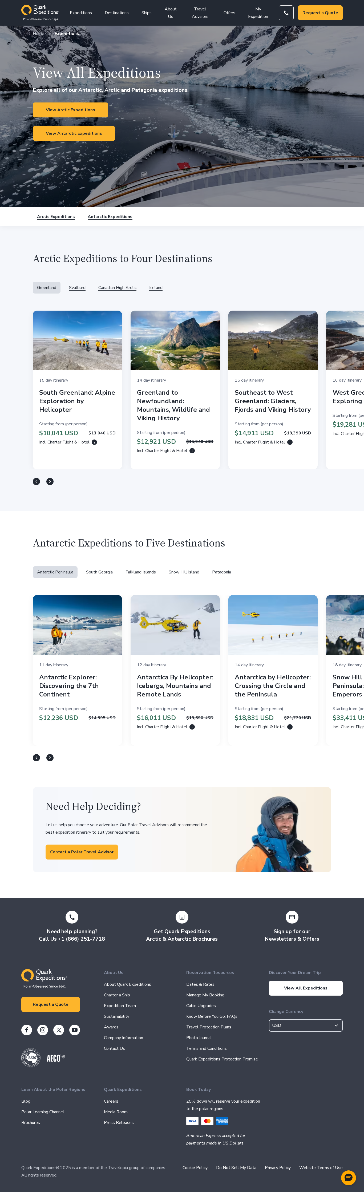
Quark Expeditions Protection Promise (222, 1059)
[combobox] (306, 1025)
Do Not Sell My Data (236, 1168)
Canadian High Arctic (117, 288)
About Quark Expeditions (127, 984)
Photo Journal (199, 1038)
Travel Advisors (200, 12)
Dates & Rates (200, 984)
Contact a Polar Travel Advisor (82, 852)
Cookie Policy (195, 1168)
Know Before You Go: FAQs (211, 1016)
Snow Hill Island (184, 572)
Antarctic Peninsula (55, 572)
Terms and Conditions (206, 1048)
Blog (25, 1101)
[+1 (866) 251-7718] (286, 12)
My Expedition (258, 12)
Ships (146, 13)
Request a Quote (320, 13)
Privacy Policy (278, 1168)
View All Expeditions (305, 988)
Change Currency (286, 1012)
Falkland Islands (141, 572)
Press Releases (119, 1123)
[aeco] (56, 1060)
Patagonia (221, 572)
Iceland (156, 288)
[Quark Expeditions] (40, 13)
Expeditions (81, 13)
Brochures (30, 1123)
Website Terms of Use (321, 1168)
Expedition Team (120, 1006)
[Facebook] (26, 1030)
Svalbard (77, 288)
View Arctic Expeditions (70, 110)
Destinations (117, 13)
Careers (111, 1101)
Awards (111, 1027)
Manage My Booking (205, 995)
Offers (229, 13)
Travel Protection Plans (208, 1027)
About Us (171, 12)
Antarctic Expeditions (110, 217)
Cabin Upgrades (201, 1006)
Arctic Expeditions (56, 217)
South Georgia (99, 572)
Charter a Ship (117, 995)
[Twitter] (58, 1030)
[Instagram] (42, 1030)
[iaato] (31, 1066)
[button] (348, 1177)
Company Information (123, 1038)
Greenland (46, 288)
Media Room (116, 1112)
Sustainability (116, 1016)
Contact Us (114, 1048)
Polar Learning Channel (42, 1112)
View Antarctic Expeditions (74, 133)
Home (38, 34)
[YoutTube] (74, 1030)
